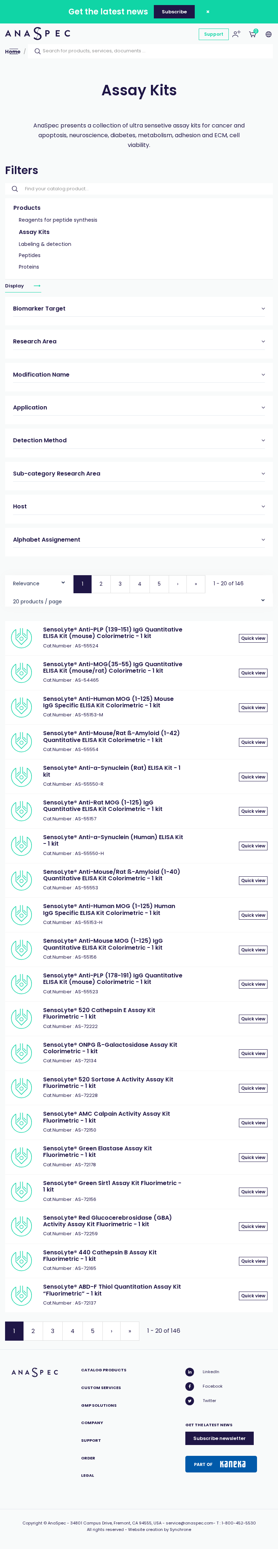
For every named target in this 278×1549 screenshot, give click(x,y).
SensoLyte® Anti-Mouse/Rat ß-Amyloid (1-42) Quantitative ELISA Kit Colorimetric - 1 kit (111, 736)
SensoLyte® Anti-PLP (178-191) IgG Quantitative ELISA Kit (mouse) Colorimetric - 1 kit (112, 978)
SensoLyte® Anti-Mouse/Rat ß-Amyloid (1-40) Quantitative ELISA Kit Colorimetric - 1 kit (111, 875)
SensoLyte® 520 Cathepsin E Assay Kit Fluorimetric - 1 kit (99, 1013)
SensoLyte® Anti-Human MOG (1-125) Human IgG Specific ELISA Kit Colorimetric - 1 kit (109, 909)
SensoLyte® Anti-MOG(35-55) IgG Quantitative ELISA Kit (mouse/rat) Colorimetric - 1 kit (112, 667)
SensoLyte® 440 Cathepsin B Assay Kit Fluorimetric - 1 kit (100, 1255)
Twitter (209, 1400)
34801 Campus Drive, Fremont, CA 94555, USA (115, 1523)
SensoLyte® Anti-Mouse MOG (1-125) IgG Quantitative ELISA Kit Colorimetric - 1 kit (103, 944)
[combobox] (39, 582)
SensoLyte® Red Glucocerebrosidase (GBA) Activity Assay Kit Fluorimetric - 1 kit (107, 1221)
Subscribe (174, 11)
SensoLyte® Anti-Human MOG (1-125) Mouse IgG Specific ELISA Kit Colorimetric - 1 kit (108, 702)
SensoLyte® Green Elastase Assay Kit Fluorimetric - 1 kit (97, 1151)
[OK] (35, 51)
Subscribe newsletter (219, 1438)
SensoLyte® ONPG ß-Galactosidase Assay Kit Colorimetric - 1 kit (110, 1048)
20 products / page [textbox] (37, 601)
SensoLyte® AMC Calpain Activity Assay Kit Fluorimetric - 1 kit (106, 1117)
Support (213, 34)
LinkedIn (211, 1372)
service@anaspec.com (189, 1523)
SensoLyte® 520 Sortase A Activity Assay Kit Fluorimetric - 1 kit (108, 1082)
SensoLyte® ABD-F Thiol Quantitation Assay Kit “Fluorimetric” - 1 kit (112, 1290)
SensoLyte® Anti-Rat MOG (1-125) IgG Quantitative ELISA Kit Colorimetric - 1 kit (103, 805)
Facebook (213, 1386)
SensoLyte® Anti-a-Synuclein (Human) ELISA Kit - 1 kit (113, 840)
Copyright (32, 1523)
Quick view (253, 638)
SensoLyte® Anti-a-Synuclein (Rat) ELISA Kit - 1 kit (112, 771)
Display (15, 285)
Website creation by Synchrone (159, 1529)
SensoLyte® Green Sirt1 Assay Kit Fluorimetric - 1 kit (112, 1186)
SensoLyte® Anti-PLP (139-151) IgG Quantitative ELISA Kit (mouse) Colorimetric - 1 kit (112, 632)
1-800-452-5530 (239, 1523)
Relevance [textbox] (26, 583)
